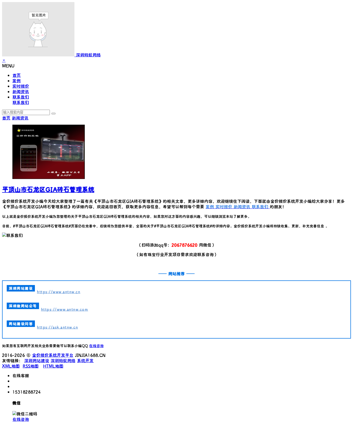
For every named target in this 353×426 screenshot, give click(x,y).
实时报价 (20, 86)
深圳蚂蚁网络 (63, 360)
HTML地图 (53, 366)
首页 (16, 75)
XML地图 (11, 366)
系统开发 (85, 360)
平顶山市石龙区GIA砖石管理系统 (48, 189)
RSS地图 (31, 366)
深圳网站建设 (36, 360)
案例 (16, 80)
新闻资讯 (20, 91)
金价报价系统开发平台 (52, 355)
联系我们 (20, 97)
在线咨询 (96, 345)
